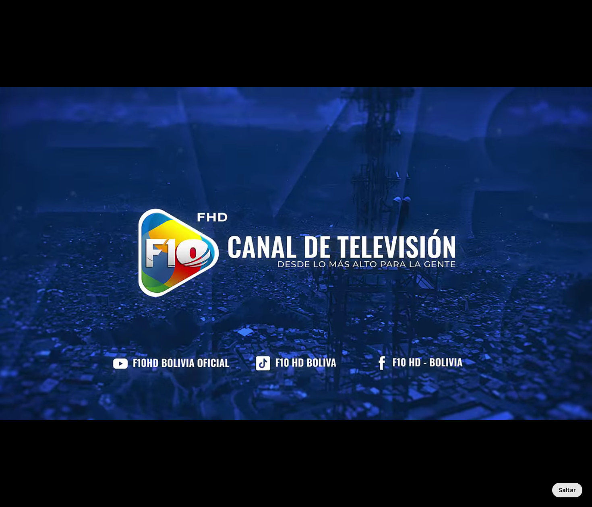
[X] (489, 432)
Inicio (179, 29)
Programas (328, 29)
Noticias (283, 29)
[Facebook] (395, 432)
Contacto (376, 29)
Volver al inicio (255, 246)
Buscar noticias (343, 246)
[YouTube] (419, 432)
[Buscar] (424, 29)
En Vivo (461, 29)
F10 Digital (519, 29)
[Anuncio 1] (294, 97)
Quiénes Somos (228, 29)
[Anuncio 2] (298, 97)
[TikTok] (442, 432)
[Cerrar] (107, 400)
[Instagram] (465, 432)
